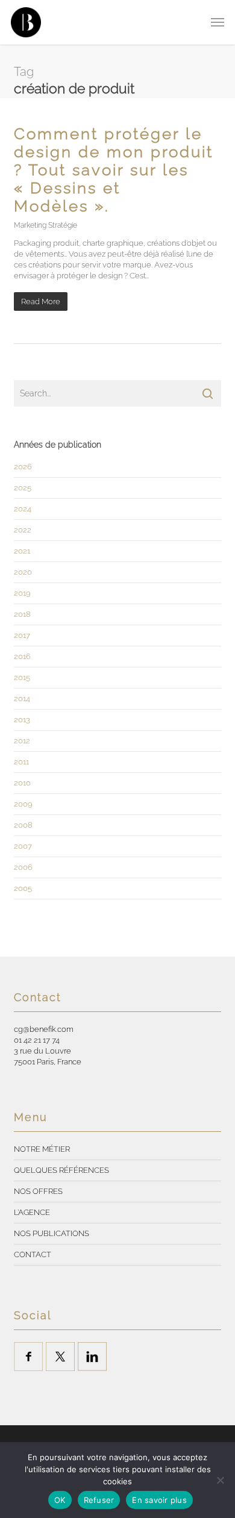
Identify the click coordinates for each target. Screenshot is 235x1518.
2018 (22, 614)
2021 (22, 550)
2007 (23, 846)
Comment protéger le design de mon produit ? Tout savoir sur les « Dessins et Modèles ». (113, 170)
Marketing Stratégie (45, 225)
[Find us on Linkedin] (92, 1356)
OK (60, 1500)
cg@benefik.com (44, 1029)
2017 (22, 635)
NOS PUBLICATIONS (51, 1233)
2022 (22, 529)
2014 (22, 698)
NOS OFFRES (38, 1191)
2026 (23, 466)
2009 (23, 803)
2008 (23, 824)
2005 (23, 888)
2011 (21, 761)
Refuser (99, 1500)
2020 (23, 571)
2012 (22, 740)
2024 (22, 508)
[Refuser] (220, 1480)
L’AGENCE (32, 1212)
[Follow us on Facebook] (28, 1356)
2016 (22, 656)
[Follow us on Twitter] (60, 1356)
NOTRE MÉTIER (42, 1149)
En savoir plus (159, 1500)
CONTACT (32, 1254)
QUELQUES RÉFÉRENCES (61, 1170)
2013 (22, 719)
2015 (22, 677)
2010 (22, 782)
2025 (22, 487)
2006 (23, 867)
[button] (217, 22)
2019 (22, 593)
